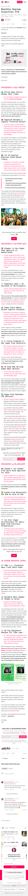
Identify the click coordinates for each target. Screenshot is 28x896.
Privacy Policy (16, 878)
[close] (24, 848)
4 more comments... (5, 820)
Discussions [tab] (12, 828)
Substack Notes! (14, 710)
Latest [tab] (6, 828)
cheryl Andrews (8, 798)
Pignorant (4, 648)
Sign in (25, 2)
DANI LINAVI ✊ (8, 19)
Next (23, 758)
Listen (24, 20)
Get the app (21, 889)
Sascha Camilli (7, 782)
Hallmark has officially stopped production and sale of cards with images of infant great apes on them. (14, 604)
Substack (7, 893)
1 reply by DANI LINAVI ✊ (12, 793)
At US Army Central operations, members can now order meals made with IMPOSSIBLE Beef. (14, 373)
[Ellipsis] (26, 782)
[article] (14, 835)
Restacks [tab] (11, 768)
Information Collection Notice (15, 741)
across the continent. (15, 99)
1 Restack (17, 748)
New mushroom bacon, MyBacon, (15, 399)
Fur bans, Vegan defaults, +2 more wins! (9, 834)
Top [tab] (3, 828)
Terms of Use (21, 740)
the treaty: (22, 175)
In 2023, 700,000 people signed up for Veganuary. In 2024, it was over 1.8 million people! (15, 290)
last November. (13, 542)
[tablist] (7, 768)
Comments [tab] (4, 768)
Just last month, (5, 357)
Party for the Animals (19, 193)
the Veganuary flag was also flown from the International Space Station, (13, 302)
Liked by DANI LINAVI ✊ (10, 783)
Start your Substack (10, 889)
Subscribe (19, 2)
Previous (6, 758)
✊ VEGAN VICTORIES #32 (9, 832)
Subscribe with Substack (15, 872)
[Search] (25, 827)
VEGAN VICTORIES (5, 6)
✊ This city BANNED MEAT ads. (10, 843)
